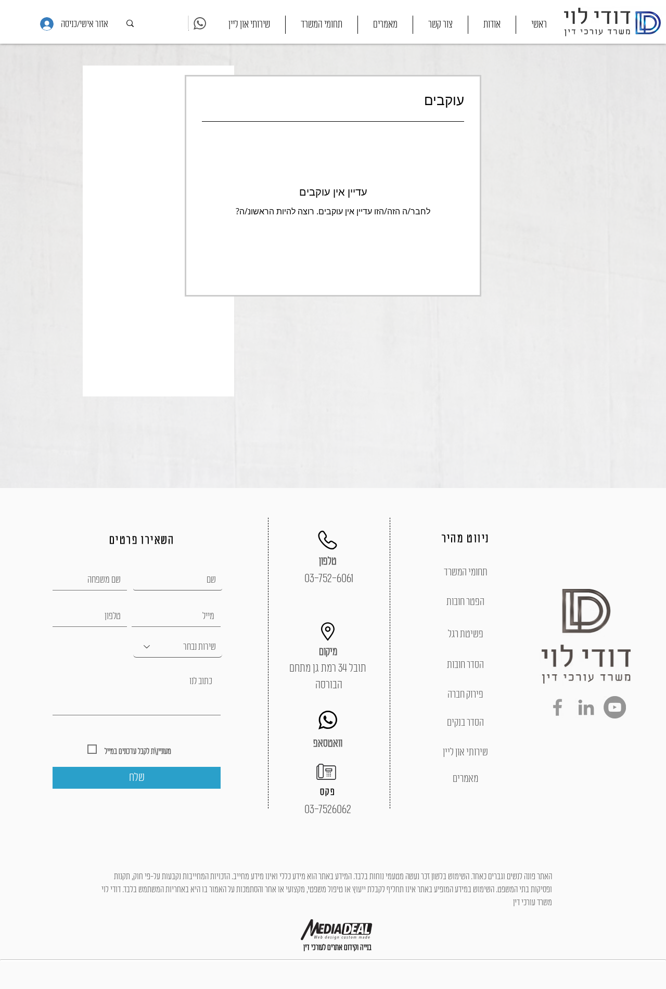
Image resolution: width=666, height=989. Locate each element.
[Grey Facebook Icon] (557, 707)
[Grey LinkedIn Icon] (586, 707)
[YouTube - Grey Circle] (615, 707)
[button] (321, 25)
